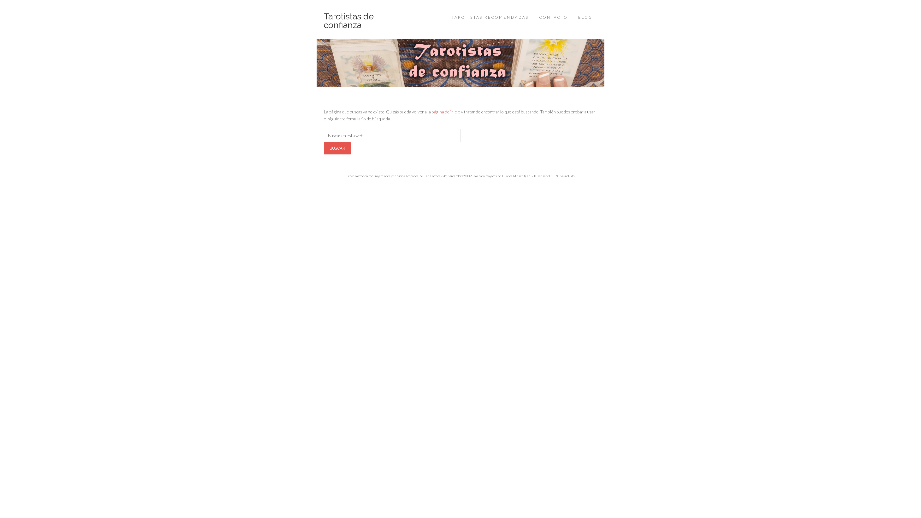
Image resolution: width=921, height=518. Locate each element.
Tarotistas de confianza (349, 20)
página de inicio (445, 111)
